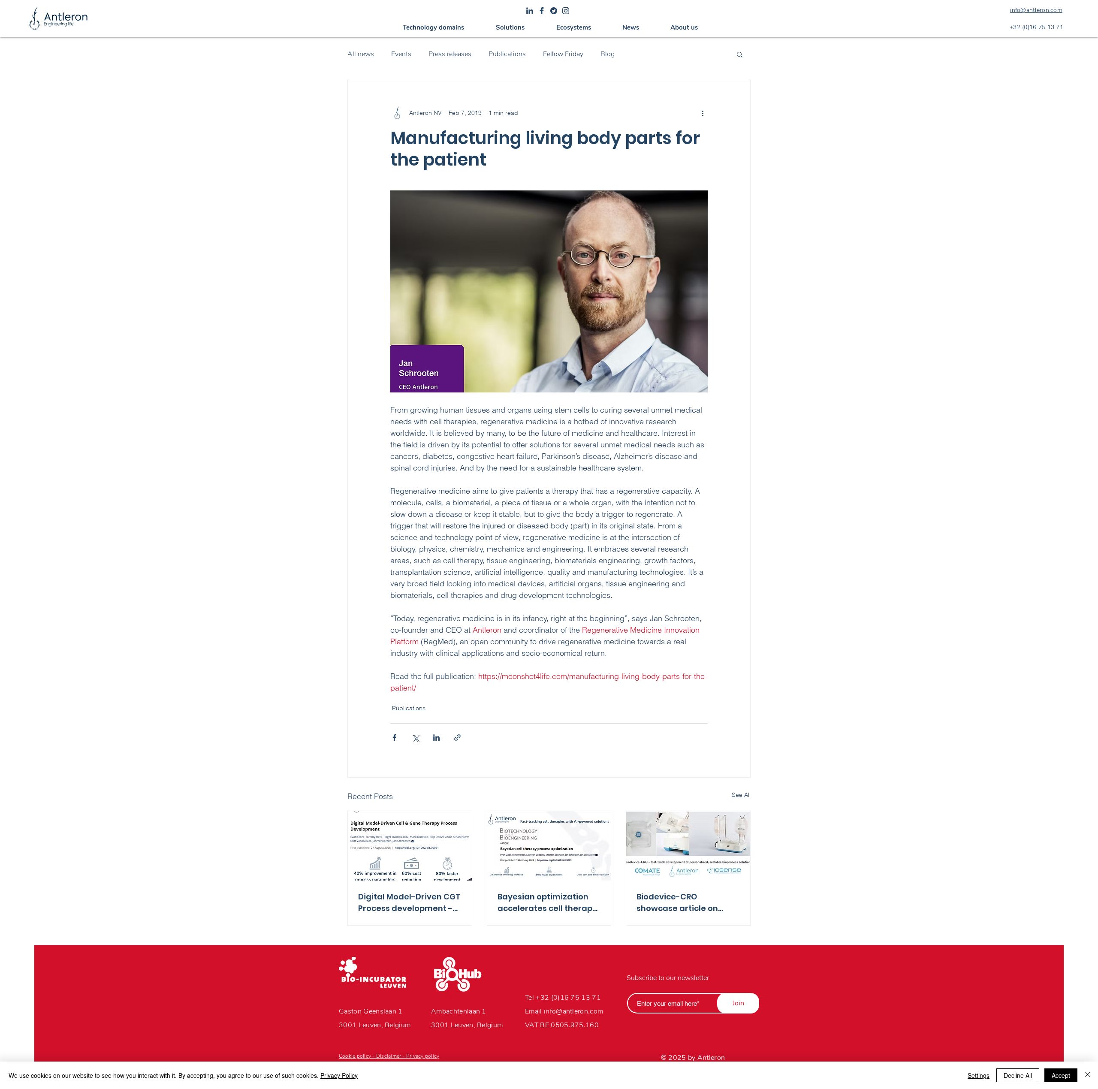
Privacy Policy (339, 1075)
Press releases (449, 54)
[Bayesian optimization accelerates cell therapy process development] (549, 846)
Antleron (711, 1057)
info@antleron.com (573, 1011)
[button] (433, 27)
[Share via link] (457, 737)
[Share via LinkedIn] (436, 737)
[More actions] (702, 113)
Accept (1061, 1075)
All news (360, 54)
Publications (507, 54)
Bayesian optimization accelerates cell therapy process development (547, 902)
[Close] (1088, 1075)
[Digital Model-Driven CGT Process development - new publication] (410, 846)
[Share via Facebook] (394, 737)
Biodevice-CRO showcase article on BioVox (677, 902)
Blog (607, 54)
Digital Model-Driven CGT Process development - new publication (409, 902)
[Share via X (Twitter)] (415, 737)
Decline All (1018, 1075)
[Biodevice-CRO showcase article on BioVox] (688, 846)
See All (741, 795)
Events (401, 54)
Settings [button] (978, 1075)
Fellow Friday (563, 54)
